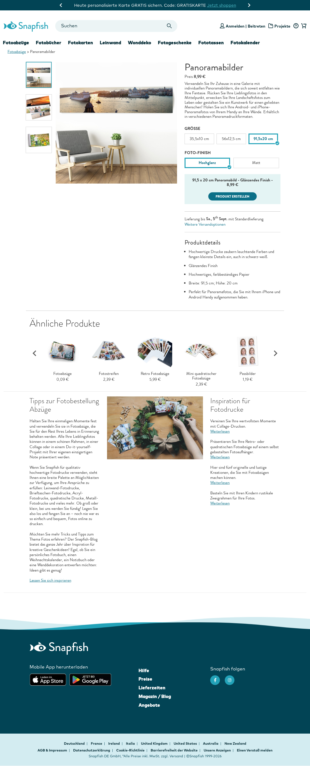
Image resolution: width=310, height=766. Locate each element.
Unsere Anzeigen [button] (217, 750)
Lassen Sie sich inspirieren (50, 580)
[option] (39, 75)
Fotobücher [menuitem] (48, 42)
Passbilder (248, 374)
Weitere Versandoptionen (205, 224)
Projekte (282, 26)
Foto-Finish (198, 152)
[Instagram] (232, 678)
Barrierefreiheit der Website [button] (174, 750)
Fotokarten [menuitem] (80, 42)
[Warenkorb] (303, 26)
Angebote (149, 705)
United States (186, 743)
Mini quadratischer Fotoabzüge (201, 376)
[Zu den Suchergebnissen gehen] (169, 26)
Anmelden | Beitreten (245, 26)
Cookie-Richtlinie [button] (130, 750)
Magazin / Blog (155, 696)
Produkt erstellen (232, 196)
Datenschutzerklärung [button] (91, 750)
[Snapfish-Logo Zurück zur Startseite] (26, 26)
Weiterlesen (220, 431)
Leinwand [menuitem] (110, 42)
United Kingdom (154, 743)
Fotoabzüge (17, 52)
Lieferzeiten (152, 688)
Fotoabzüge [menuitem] (16, 42)
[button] (275, 353)
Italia (131, 743)
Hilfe (144, 670)
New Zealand (235, 743)
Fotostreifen (109, 374)
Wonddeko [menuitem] (139, 42)
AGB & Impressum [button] (52, 750)
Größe (192, 128)
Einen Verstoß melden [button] (254, 750)
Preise (145, 679)
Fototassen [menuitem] (211, 42)
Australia (211, 743)
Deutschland (74, 743)
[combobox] (116, 26)
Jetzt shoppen (221, 5)
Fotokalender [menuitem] (245, 42)
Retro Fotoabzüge (155, 374)
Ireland (114, 743)
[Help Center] (296, 26)
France (97, 743)
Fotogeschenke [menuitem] (175, 42)
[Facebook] (217, 678)
